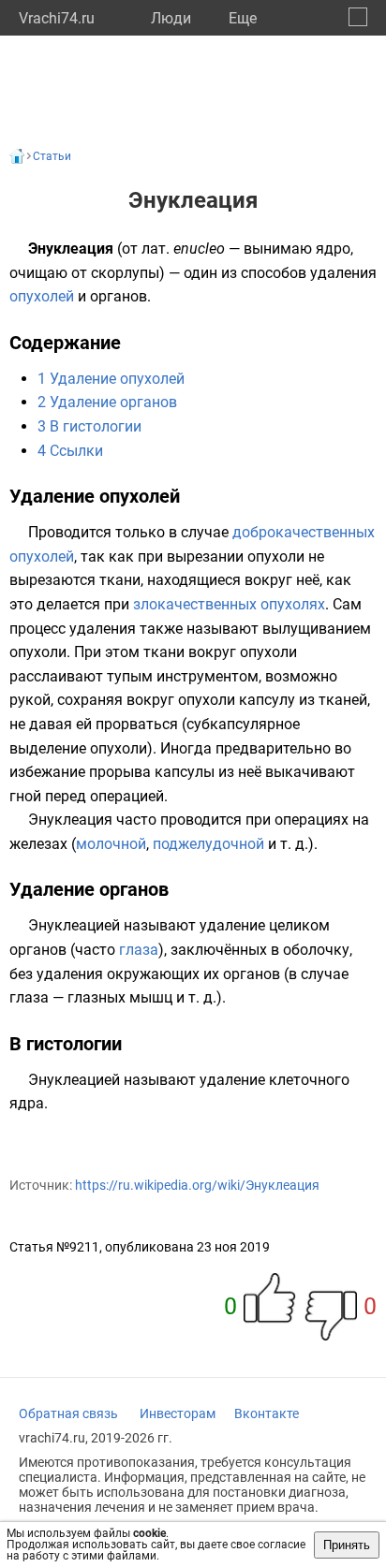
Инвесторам (177, 1413)
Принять (346, 1545)
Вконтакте (266, 1413)
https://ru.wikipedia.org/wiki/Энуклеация (197, 1185)
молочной (111, 844)
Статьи (52, 156)
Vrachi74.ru (57, 18)
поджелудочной (208, 844)
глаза (138, 950)
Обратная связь (68, 1413)
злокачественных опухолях (229, 604)
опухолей (41, 296)
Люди (171, 18)
